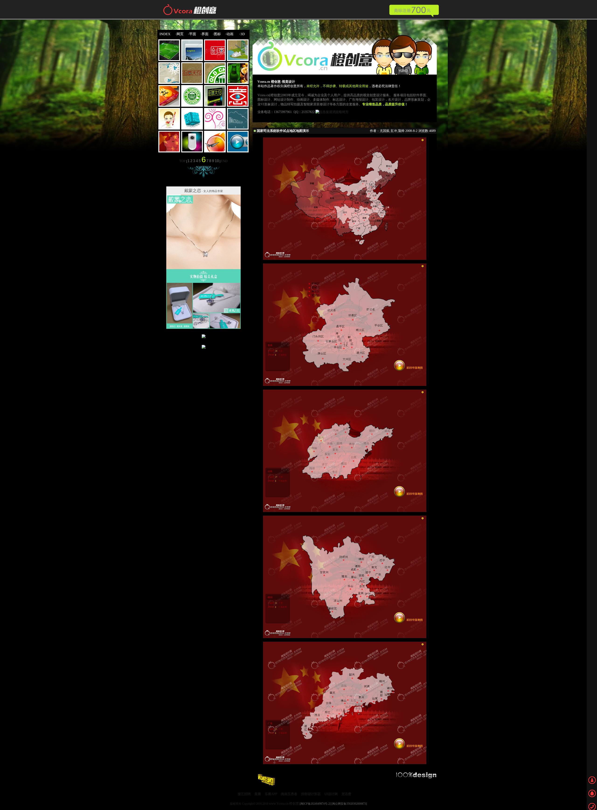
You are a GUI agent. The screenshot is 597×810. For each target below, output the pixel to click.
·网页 (179, 34)
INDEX (165, 34)
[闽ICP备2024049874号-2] (315, 803)
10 (217, 161)
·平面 (192, 34)
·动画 (229, 34)
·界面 (204, 34)
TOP (182, 161)
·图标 (217, 34)
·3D (242, 34)
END (224, 161)
